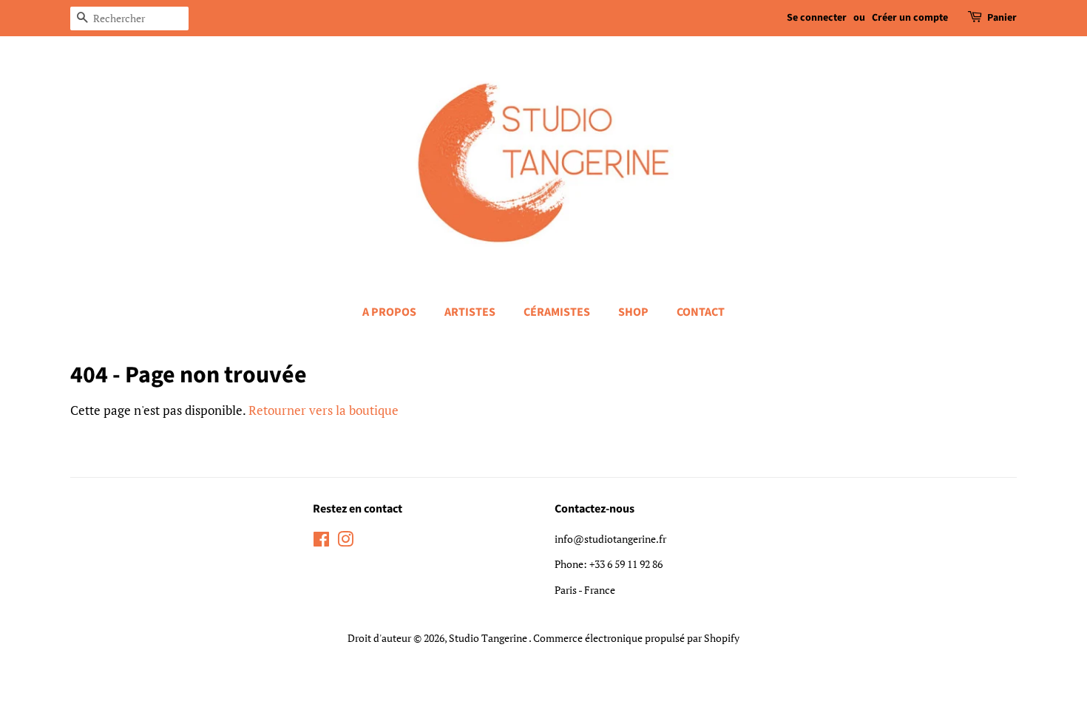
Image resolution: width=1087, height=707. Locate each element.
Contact (701, 312)
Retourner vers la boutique (323, 410)
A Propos (389, 312)
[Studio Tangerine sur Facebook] (321, 542)
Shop (633, 312)
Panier (1002, 17)
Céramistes (557, 312)
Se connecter (817, 17)
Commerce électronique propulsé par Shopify (636, 638)
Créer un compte (910, 17)
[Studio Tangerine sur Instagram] (345, 542)
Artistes (469, 312)
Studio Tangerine (489, 638)
